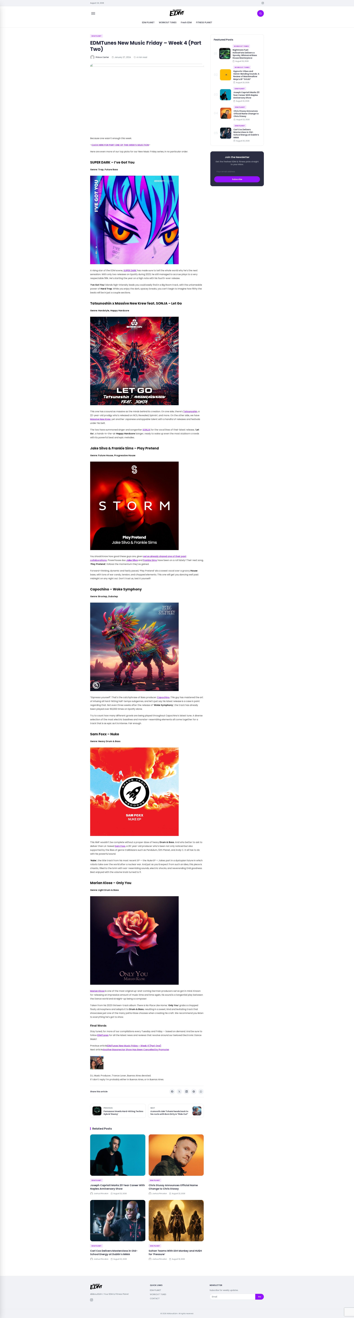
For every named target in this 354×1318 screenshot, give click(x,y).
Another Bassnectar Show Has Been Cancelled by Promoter (136, 1049)
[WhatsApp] (201, 1091)
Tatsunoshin (190, 411)
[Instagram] (263, 3)
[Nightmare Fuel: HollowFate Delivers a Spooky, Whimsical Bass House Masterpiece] (224, 53)
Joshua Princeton (101, 1193)
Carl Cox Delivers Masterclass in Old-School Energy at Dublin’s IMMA (114, 1252)
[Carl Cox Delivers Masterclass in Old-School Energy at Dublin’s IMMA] (117, 1220)
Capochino (163, 697)
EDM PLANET (148, 22)
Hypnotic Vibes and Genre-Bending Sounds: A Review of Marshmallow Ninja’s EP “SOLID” (246, 75)
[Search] (260, 13)
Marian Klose (97, 991)
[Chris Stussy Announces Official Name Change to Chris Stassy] (176, 1155)
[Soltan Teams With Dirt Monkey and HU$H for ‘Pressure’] (176, 1220)
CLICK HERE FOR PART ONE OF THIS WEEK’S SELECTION (120, 145)
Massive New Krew (100, 419)
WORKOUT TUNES (167, 22)
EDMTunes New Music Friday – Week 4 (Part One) (134, 1045)
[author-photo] (147, 1062)
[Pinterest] (193, 1091)
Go (259, 1296)
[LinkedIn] (186, 1091)
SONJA (146, 429)
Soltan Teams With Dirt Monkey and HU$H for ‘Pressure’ (175, 1252)
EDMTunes (103, 1035)
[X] (179, 1091)
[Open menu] (93, 13)
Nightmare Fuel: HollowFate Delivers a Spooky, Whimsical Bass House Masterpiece (245, 54)
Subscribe (237, 179)
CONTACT (155, 1298)
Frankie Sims (150, 560)
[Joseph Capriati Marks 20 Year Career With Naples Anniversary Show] (117, 1155)
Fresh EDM (186, 22)
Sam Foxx (120, 846)
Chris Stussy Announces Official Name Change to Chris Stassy (173, 1186)
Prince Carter (102, 57)
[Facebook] (172, 1091)
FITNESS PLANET (204, 22)
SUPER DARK (129, 270)
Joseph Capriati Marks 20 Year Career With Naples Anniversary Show (117, 1186)
